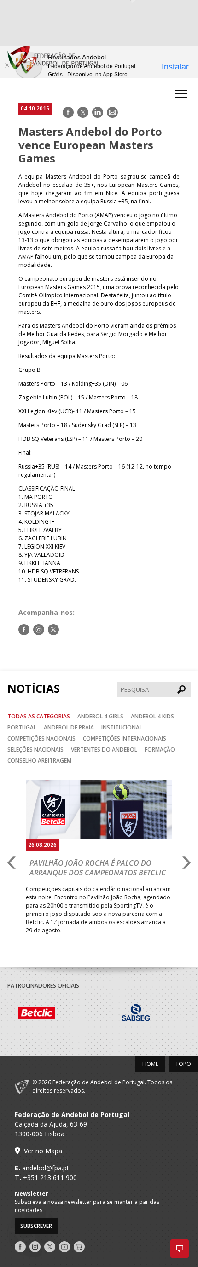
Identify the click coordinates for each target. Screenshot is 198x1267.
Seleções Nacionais (35, 749)
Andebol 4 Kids (152, 716)
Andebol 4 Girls (100, 716)
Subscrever (36, 1226)
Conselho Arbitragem (39, 760)
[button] (179, 1248)
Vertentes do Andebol (104, 749)
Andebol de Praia (69, 727)
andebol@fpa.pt (45, 1167)
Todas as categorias (38, 716)
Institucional (121, 727)
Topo (183, 1064)
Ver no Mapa (43, 1150)
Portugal (21, 727)
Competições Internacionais (124, 738)
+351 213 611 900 (50, 1177)
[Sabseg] (104, 1013)
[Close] (7, 65)
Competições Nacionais (41, 738)
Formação (160, 749)
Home (150, 1064)
